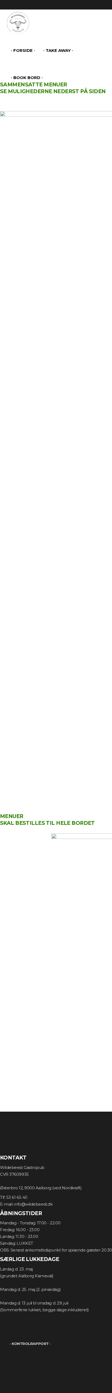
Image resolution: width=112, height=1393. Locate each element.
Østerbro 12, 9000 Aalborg (25, 1187)
